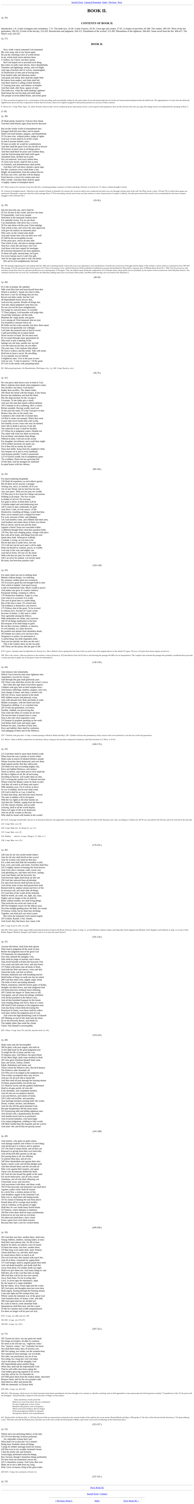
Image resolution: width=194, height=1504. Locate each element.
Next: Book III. (97, 1487)
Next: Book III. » (131, 1501)
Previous (112, 2)
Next (120, 2)
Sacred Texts (77, 2)
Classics (103, 1494)
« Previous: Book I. (64, 1501)
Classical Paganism (92, 2)
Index (105, 2)
